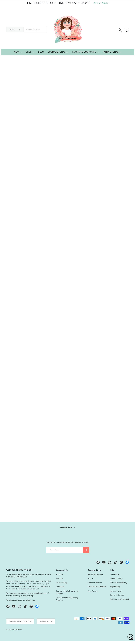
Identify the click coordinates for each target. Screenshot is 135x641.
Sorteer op (11, 86)
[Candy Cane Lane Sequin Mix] (83, 233)
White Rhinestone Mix (18, 315)
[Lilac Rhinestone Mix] (83, 294)
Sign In (90, 578)
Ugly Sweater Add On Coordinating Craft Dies (113, 255)
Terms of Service (117, 595)
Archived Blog (61, 583)
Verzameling (15, 504)
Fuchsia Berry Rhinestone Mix (20, 375)
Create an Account (95, 583)
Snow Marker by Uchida (19, 192)
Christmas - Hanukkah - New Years (25, 498)
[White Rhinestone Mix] (20, 294)
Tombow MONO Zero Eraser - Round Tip (18, 132)
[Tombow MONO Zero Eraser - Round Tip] (20, 110)
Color (10, 432)
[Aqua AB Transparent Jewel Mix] (52, 171)
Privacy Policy (116, 591)
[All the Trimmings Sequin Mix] (114, 110)
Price (10, 419)
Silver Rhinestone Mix (49, 315)
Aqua (10, 445)
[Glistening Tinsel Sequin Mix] (114, 171)
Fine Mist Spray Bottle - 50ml (50, 132)
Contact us (60, 587)
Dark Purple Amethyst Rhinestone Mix (49, 375)
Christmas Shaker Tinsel (82, 130)
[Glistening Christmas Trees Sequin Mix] (20, 233)
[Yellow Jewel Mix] (83, 171)
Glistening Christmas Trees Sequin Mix (18, 255)
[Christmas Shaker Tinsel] (83, 110)
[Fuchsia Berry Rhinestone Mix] (20, 353)
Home (8, 58)
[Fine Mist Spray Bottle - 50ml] (52, 110)
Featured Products (19, 58)
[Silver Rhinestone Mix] (52, 294)
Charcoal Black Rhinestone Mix (78, 375)
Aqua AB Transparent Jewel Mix (49, 193)
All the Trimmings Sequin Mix (114, 132)
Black (10, 463)
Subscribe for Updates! (97, 587)
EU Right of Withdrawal (119, 599)
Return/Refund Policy (118, 583)
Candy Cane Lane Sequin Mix (83, 255)
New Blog (59, 578)
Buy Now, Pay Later (95, 574)
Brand (10, 426)
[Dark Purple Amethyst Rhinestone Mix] (52, 353)
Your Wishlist (93, 591)
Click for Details (101, 3)
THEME (10, 493)
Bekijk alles (122, 412)
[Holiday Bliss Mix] (52, 233)
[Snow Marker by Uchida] (20, 171)
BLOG (41, 52)
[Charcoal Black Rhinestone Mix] (83, 353)
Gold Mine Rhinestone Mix (112, 316)
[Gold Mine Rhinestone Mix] (114, 294)
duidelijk (126, 419)
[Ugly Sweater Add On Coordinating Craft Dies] (114, 233)
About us (59, 574)
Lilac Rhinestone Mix (81, 315)
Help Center (114, 574)
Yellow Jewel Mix (79, 192)
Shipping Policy (116, 578)
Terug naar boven (66, 527)
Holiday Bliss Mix (47, 254)
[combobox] (26, 29)
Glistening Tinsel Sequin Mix (113, 193)
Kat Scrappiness (16, 629)
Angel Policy (115, 587)
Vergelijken (15, 121)
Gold (10, 482)
